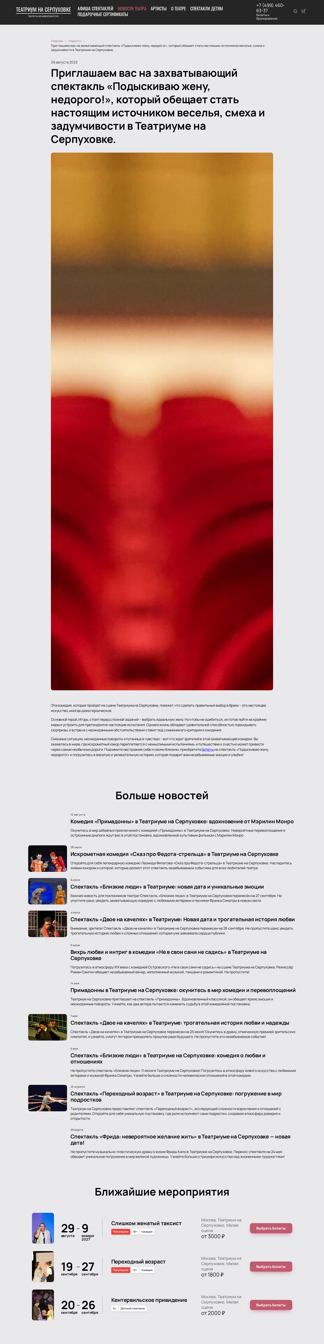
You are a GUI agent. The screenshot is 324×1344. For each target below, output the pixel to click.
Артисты (159, 8)
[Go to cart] (303, 11)
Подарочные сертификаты (103, 14)
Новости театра (132, 8)
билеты (208, 749)
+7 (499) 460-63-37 (270, 8)
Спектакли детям (206, 8)
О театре (178, 8)
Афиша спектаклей (95, 8)
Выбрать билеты (271, 1228)
